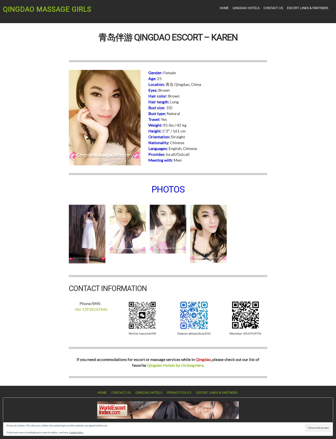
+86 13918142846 (91, 309)
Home (224, 8)
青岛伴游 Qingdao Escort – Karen (168, 37)
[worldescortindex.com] (168, 409)
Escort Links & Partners (307, 8)
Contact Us (273, 8)
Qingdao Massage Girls (47, 9)
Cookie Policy (76, 432)
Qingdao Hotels (246, 8)
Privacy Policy (179, 392)
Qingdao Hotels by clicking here (175, 365)
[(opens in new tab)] (193, 315)
